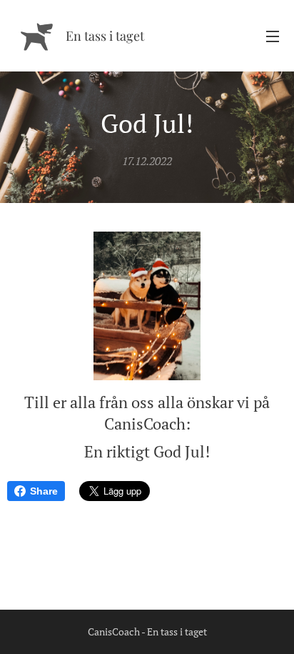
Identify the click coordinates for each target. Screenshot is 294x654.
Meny (272, 35)
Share (44, 491)
